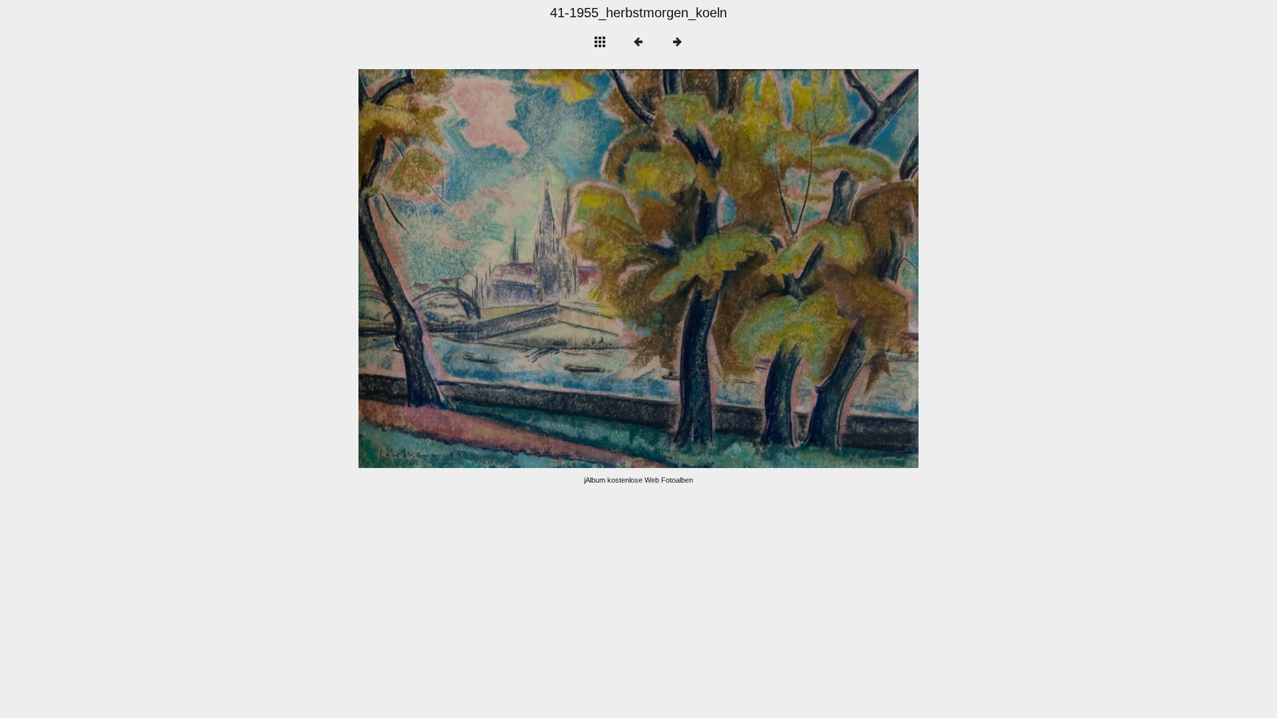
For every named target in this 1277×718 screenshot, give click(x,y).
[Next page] (751, 268)
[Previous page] (470, 268)
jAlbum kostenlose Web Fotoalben (638, 480)
